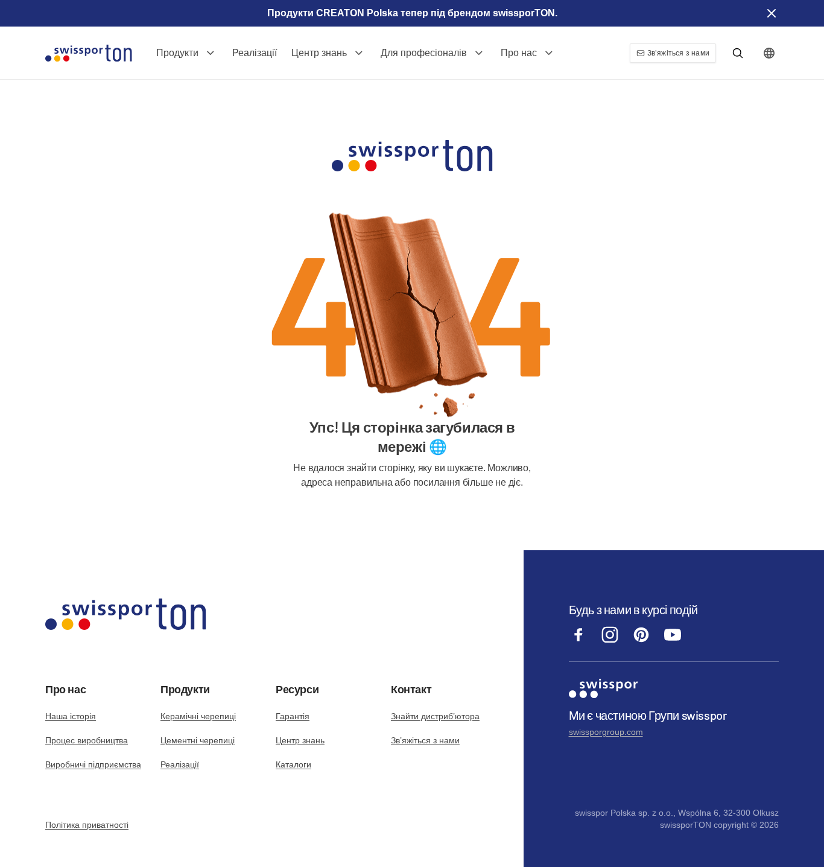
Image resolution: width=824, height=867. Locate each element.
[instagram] (610, 641)
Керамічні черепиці (198, 716)
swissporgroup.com (606, 732)
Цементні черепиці (197, 740)
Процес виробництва (86, 740)
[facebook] (578, 641)
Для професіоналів (424, 53)
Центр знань (319, 53)
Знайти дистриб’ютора (435, 716)
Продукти (177, 53)
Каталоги (293, 764)
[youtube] (672, 641)
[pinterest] (641, 641)
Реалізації (254, 53)
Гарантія (292, 716)
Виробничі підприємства (93, 764)
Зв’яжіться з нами (425, 740)
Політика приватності (86, 825)
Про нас (519, 53)
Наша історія (70, 716)
